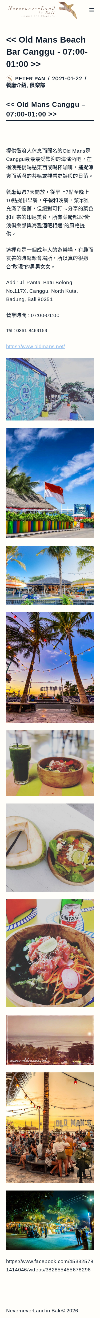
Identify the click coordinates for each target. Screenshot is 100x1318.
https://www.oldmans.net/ (35, 346)
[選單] (91, 10)
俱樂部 (37, 85)
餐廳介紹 (16, 85)
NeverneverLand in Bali (33, 1310)
